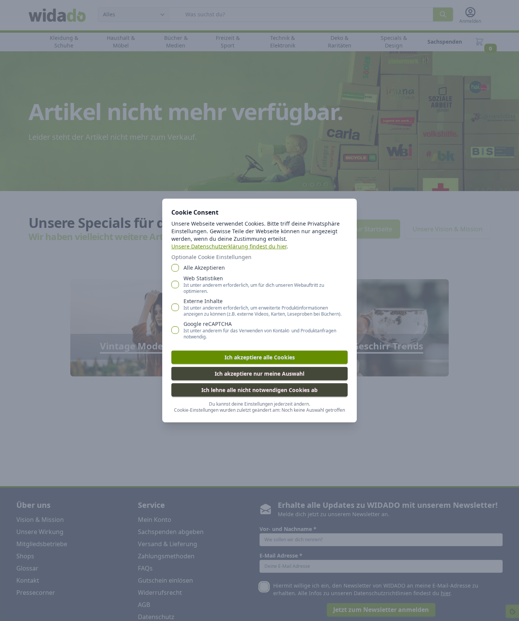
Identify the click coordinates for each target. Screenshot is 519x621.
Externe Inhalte (263, 307)
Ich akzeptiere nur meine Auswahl (259, 373)
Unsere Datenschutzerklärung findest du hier (228, 246)
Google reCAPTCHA (260, 330)
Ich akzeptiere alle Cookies (260, 357)
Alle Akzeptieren (204, 267)
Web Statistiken (254, 284)
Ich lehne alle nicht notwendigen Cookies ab (259, 389)
